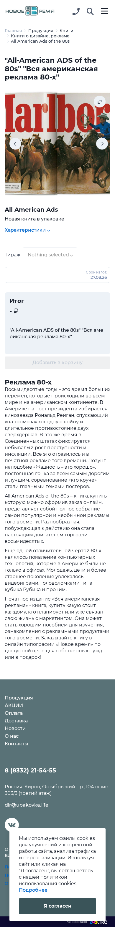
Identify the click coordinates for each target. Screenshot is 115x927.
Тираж (12, 255)
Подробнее (33, 890)
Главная (13, 30)
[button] (90, 12)
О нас (12, 736)
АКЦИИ (14, 705)
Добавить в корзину (57, 362)
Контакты (16, 744)
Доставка (16, 721)
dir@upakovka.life (26, 805)
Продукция (40, 30)
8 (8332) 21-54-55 (30, 770)
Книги (66, 30)
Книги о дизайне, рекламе (40, 36)
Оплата (14, 713)
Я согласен (57, 906)
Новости (15, 728)
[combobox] (50, 255)
